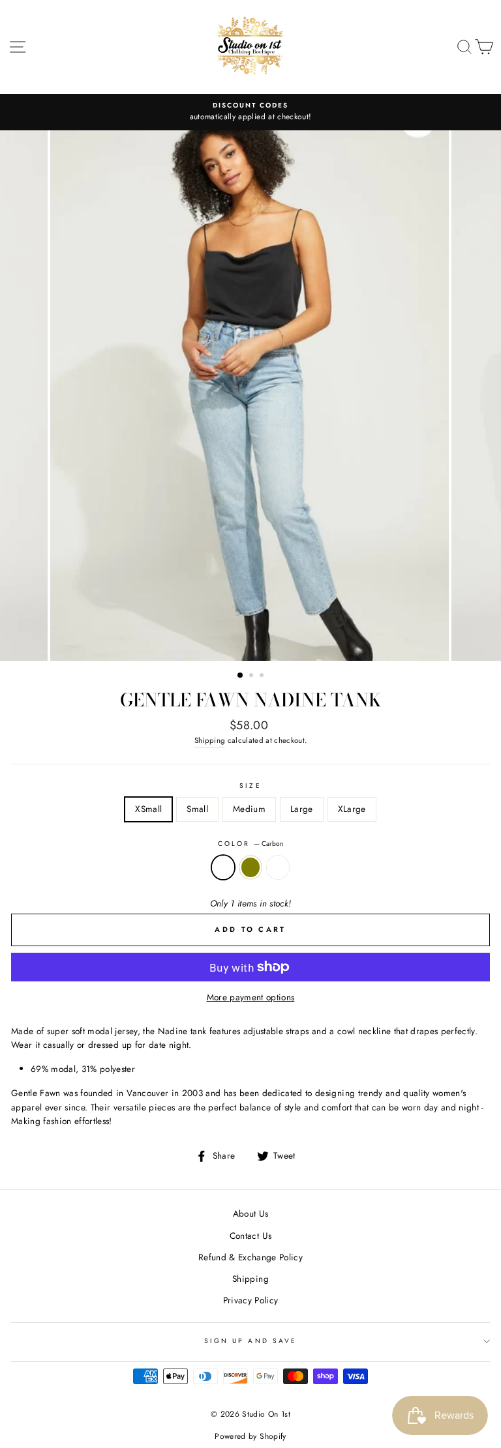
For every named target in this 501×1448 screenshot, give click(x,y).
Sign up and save (250, 1341)
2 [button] (252, 676)
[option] (250, 112)
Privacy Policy (251, 1300)
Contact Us (250, 1235)
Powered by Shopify (250, 1436)
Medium (249, 808)
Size (250, 785)
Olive (250, 867)
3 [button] (263, 676)
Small (197, 808)
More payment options (251, 997)
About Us (251, 1213)
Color (250, 843)
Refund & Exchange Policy (250, 1257)
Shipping (210, 740)
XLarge (352, 808)
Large (301, 808)
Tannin (278, 867)
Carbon (223, 867)
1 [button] (240, 676)
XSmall (148, 808)
